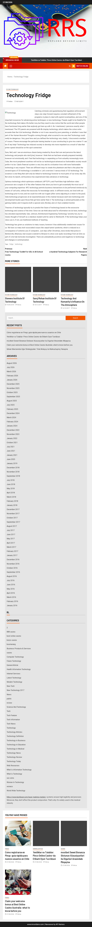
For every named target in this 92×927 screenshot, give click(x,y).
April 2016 (11, 593)
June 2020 (11, 459)
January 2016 (12, 605)
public (9, 699)
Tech (8, 711)
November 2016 (13, 564)
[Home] (5, 66)
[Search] (69, 66)
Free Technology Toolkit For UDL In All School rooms (24, 252)
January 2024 (12, 426)
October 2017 (12, 518)
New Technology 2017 (15, 690)
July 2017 (10, 530)
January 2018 (12, 505)
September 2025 (13, 397)
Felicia (10, 101)
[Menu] (10, 66)
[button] (10, 66)
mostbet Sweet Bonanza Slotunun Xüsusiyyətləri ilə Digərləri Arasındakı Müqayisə (39, 341)
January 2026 (12, 380)
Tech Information (13, 720)
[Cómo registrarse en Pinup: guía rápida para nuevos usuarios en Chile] (18, 833)
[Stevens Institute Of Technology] (18, 279)
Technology (11, 728)
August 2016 (12, 576)
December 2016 (13, 559)
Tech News (11, 724)
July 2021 (10, 447)
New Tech (10, 686)
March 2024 (11, 417)
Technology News (14, 753)
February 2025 (12, 409)
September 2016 (13, 572)
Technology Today (14, 761)
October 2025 (12, 392)
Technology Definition (15, 736)
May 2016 (11, 589)
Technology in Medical (15, 749)
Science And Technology (16, 707)
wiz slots (10, 778)
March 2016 (11, 597)
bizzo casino (12, 640)
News (9, 694)
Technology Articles (14, 732)
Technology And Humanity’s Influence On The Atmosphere (72, 301)
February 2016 (12, 601)
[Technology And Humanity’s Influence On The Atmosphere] (74, 279)
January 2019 (12, 463)
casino (9, 653)
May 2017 (11, 539)
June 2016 (11, 585)
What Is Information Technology (19, 770)
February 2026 (12, 376)
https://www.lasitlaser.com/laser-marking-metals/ (26, 797)
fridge (11, 244)
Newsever (49, 924)
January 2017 (12, 555)
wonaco (10, 786)
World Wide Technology (16, 791)
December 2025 (13, 384)
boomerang (11, 644)
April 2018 (11, 493)
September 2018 (13, 476)
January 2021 (12, 455)
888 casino (11, 632)
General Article (12, 665)
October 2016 (12, 568)
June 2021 (11, 451)
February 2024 (12, 422)
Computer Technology (15, 657)
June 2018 (11, 484)
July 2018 (10, 480)
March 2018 (11, 497)
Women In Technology (15, 782)
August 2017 (12, 526)
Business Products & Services (19, 648)
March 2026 (11, 371)
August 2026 (12, 363)
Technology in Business (16, 740)
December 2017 (13, 509)
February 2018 (12, 501)
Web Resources (13, 765)
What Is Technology (14, 774)
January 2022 (12, 438)
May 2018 (11, 488)
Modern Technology (14, 682)
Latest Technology (14, 678)
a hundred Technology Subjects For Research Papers (68, 252)
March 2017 (11, 547)
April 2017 (11, 543)
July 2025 (10, 405)
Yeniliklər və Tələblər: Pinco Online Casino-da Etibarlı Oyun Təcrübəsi (45, 60)
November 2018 (13, 472)
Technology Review (14, 757)
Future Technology (12, 89)
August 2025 (12, 401)
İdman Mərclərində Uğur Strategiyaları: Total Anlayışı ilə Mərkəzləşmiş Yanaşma (37, 349)
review (9, 703)
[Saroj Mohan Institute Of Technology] (46, 279)
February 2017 (12, 551)
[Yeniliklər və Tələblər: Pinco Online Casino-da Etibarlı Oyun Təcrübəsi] (46, 833)
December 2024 (13, 413)
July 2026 (10, 367)
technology (18, 244)
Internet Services (13, 674)
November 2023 (13, 434)
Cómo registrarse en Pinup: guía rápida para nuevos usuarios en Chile (34, 332)
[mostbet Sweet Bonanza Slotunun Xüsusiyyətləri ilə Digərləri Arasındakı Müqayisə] (74, 833)
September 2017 (13, 522)
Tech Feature (12, 715)
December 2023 (13, 430)
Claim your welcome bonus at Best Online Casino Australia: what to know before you (39, 345)
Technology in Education (16, 745)
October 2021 (12, 442)
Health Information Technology (19, 669)
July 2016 (10, 580)
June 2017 (11, 534)
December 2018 (13, 468)
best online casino (14, 636)
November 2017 (13, 514)
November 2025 (13, 388)
